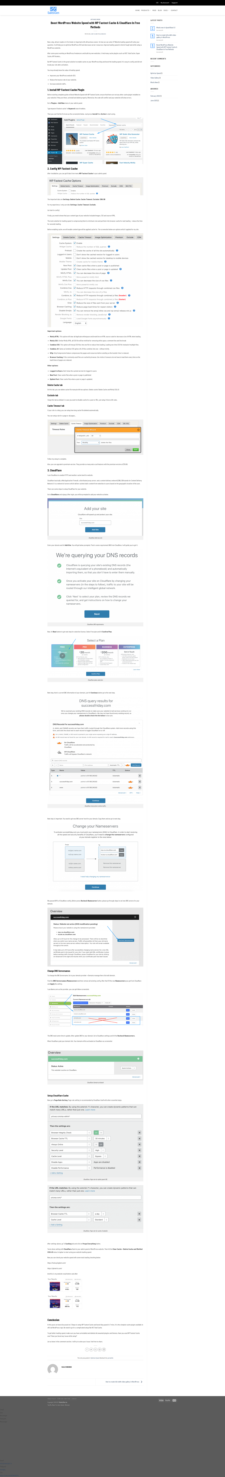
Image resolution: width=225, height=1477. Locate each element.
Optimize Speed (95, 19)
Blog (160, 10)
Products (145, 10)
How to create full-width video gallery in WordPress (123, 1382)
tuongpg (2, 1469)
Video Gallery (154, 78)
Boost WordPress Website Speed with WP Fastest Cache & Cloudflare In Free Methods (166, 47)
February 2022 (155, 96)
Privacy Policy (51, 1398)
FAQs (154, 10)
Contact (174, 10)
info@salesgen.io (6, 1463)
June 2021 (153, 100)
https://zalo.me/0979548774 (9, 1475)
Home (137, 10)
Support (175, 3)
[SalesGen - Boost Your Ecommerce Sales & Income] (53, 10)
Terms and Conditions (63, 1398)
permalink (110, 1358)
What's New (154, 82)
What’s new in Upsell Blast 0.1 (165, 27)
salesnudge (102, 34)
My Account (165, 3)
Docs (166, 10)
